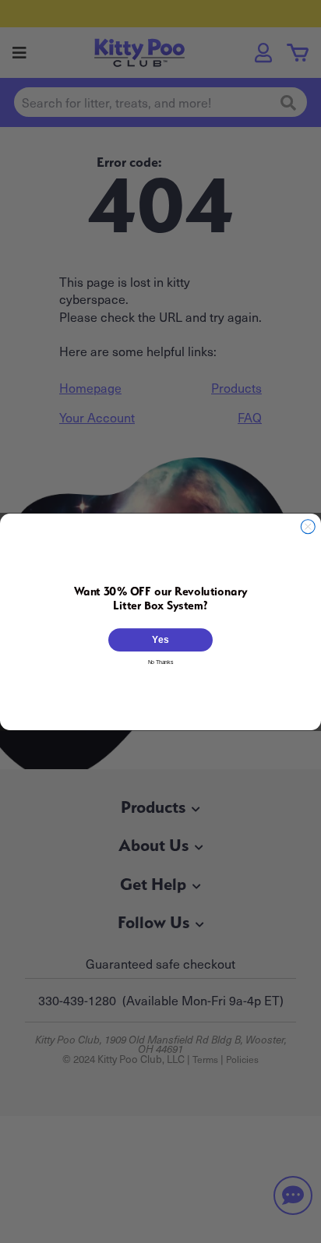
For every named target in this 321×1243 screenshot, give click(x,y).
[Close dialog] (308, 526)
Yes (160, 639)
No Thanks (160, 661)
